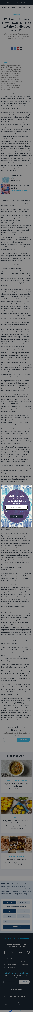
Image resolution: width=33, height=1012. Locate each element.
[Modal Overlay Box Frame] (16, 506)
